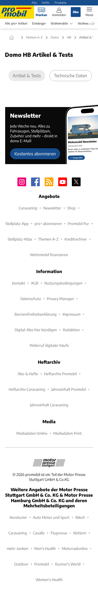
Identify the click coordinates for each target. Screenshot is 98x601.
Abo (34, 2)
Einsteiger (39, 23)
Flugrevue (59, 533)
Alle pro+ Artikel (16, 23)
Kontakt (18, 283)
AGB (34, 283)
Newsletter (52, 208)
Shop (71, 208)
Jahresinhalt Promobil (68, 389)
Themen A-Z (48, 239)
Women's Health (49, 579)
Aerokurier (18, 517)
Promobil (41, 564)
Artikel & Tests (27, 75)
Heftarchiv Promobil (60, 373)
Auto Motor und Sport (51, 517)
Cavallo (39, 533)
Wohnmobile (59, 23)
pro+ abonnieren (48, 223)
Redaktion (71, 329)
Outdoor (21, 564)
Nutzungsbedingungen (63, 283)
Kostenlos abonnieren (35, 153)
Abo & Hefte (28, 373)
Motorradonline (75, 548)
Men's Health (45, 548)
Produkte (60, 2)
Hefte (46, 2)
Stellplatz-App (17, 223)
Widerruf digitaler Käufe (49, 345)
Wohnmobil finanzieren (49, 254)
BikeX (80, 517)
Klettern (79, 533)
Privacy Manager (60, 298)
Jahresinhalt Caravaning (49, 404)
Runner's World (68, 564)
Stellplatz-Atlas (20, 239)
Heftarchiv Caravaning (27, 389)
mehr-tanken (17, 548)
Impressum (71, 314)
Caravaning (28, 208)
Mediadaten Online (31, 433)
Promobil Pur (78, 223)
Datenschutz (30, 298)
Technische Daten (70, 75)
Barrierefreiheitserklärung (35, 314)
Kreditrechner (76, 239)
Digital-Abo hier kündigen (36, 329)
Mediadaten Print (67, 433)
